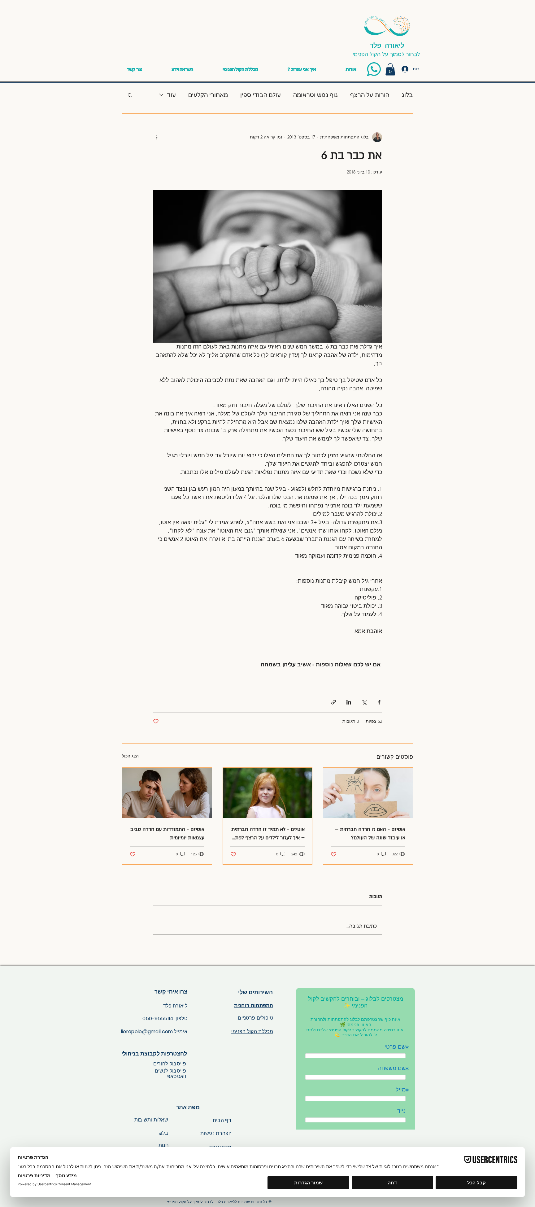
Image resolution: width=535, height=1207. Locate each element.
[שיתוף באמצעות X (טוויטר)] (364, 702)
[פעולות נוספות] (156, 137)
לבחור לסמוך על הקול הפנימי (387, 53)
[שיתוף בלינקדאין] (349, 702)
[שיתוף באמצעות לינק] (334, 702)
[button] (182, 69)
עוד (171, 95)
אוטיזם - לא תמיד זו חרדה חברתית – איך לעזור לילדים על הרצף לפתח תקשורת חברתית (268, 834)
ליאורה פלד (387, 45)
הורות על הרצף (369, 95)
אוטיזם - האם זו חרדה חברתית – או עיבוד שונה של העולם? (370, 833)
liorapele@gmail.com (147, 1031)
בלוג (407, 95)
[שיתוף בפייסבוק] (379, 702)
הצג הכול (130, 756)
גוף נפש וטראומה (315, 95)
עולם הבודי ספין (260, 95)
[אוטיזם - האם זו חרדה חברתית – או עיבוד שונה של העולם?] (368, 793)
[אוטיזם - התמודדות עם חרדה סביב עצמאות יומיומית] (167, 793)
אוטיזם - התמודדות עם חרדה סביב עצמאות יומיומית (167, 833)
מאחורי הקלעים (208, 95)
